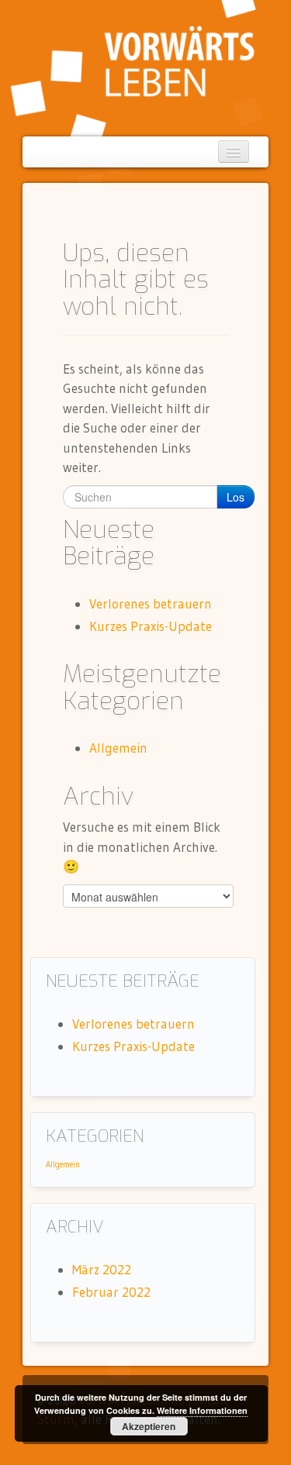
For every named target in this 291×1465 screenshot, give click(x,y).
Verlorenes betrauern (150, 603)
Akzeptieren (148, 1426)
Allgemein (118, 747)
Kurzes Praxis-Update (150, 626)
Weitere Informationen (202, 1410)
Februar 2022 (111, 1292)
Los (235, 497)
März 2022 (101, 1269)
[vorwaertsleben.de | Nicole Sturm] (133, 66)
